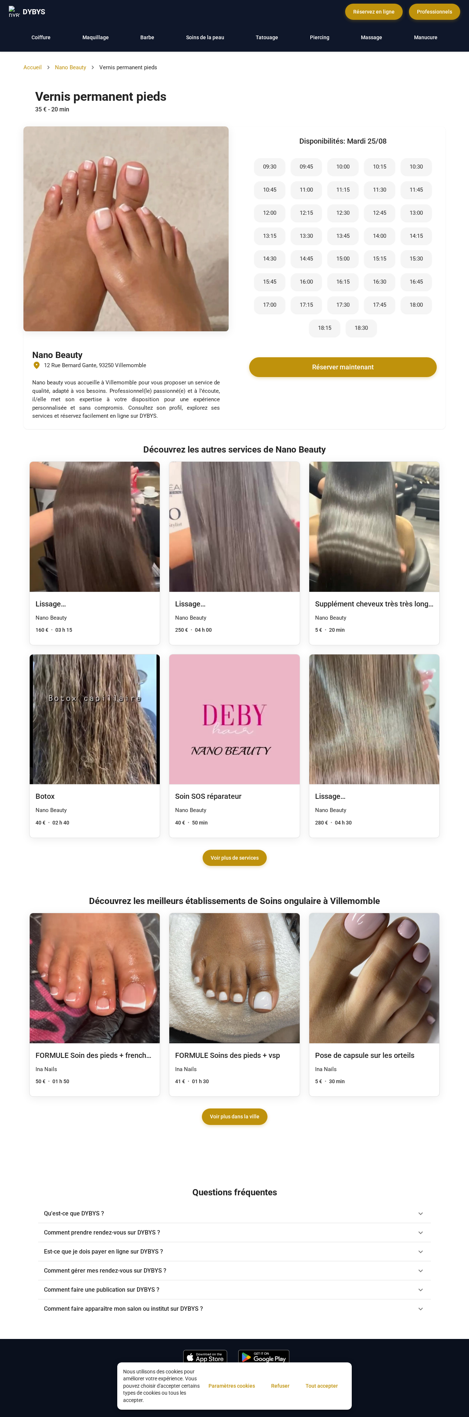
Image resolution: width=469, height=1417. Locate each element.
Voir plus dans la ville (234, 1116)
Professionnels (434, 12)
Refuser (280, 1386)
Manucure (425, 37)
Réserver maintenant (343, 367)
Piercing (319, 37)
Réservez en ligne (374, 12)
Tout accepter (322, 1386)
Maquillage (95, 37)
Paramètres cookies (231, 1386)
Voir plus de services (235, 858)
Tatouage (267, 37)
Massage (371, 37)
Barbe (147, 37)
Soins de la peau (205, 37)
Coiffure (41, 37)
